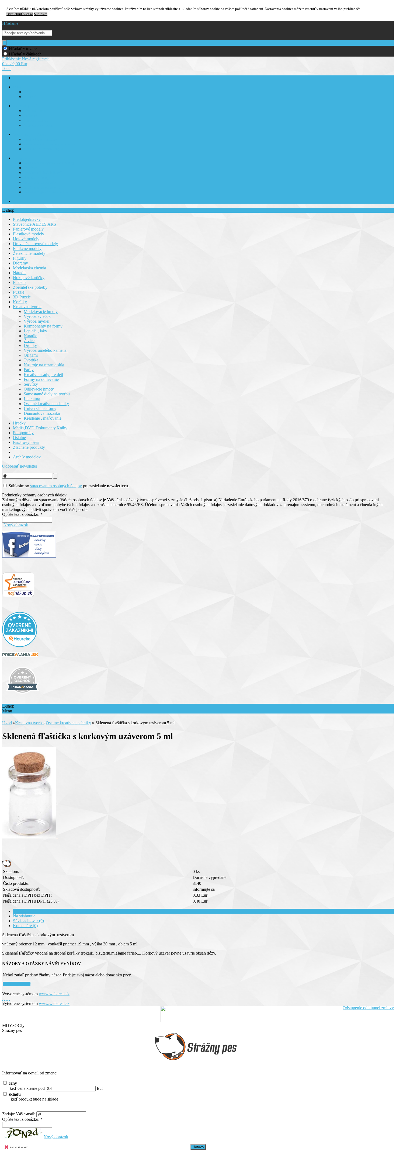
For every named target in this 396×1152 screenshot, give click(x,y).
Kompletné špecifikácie (33, 911)
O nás (17, 87)
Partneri (30, 97)
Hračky (19, 423)
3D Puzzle (22, 297)
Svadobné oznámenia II (42, 187)
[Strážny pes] (6, 866)
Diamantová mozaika (42, 413)
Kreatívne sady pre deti (43, 374)
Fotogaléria (21, 158)
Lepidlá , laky (35, 331)
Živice (29, 340)
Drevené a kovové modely (35, 243)
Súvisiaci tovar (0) (28, 920)
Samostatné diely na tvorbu (47, 394)
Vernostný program (38, 125)
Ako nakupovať (25, 106)
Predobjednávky (27, 219)
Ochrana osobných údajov (43, 149)
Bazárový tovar (26, 442)
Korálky (20, 302)
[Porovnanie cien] (20, 655)
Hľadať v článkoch (25, 54)
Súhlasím (40, 14)
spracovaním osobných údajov (56, 485)
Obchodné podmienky (29, 135)
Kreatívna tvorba (27, 306)
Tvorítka (31, 360)
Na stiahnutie (24, 916)
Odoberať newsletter (19, 466)
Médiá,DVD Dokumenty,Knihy (40, 428)
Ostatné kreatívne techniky (46, 403)
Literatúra (32, 398)
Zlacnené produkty (29, 447)
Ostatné (19, 437)
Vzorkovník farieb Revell (43, 173)
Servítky (31, 384)
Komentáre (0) (25, 925)
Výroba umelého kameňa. (46, 350)
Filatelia (19, 282)
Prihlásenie (12, 59)
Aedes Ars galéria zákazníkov (46, 192)
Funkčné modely (27, 248)
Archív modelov (27, 457)
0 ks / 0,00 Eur (14, 63)
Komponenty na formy (43, 326)
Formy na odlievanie (41, 379)
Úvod (7, 723)
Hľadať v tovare (23, 48)
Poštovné (30, 116)
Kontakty (20, 201)
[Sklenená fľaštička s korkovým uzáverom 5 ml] (30, 837)
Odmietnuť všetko (19, 14)
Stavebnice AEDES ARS (34, 224)
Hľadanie (10, 23)
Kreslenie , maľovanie (42, 418)
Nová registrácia (36, 59)
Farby (29, 369)
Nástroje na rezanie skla (44, 365)
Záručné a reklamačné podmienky (49, 144)
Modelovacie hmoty (41, 311)
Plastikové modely (28, 234)
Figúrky (19, 258)
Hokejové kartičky (28, 277)
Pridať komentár (16, 984)
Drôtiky (30, 345)
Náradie (19, 272)
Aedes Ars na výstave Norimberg (49, 163)
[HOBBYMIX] (22, 697)
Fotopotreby (23, 432)
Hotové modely (26, 238)
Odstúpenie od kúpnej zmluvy (368, 1007)
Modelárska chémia (29, 268)
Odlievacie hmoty (39, 389)
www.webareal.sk (54, 993)
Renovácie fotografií (39, 178)
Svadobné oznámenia (40, 182)
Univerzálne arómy (40, 408)
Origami (31, 355)
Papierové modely (28, 229)
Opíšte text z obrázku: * (22, 514)
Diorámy (30, 168)
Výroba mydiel (36, 321)
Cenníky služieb (36, 121)
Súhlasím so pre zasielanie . (69, 485)
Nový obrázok (16, 525)
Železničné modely (29, 253)
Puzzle (18, 292)
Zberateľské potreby (30, 287)
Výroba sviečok (37, 316)
